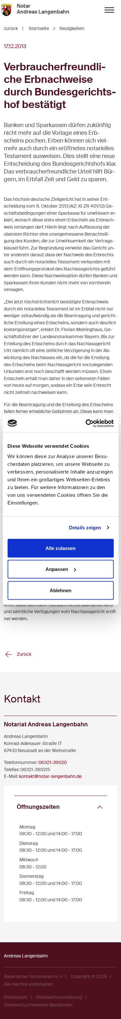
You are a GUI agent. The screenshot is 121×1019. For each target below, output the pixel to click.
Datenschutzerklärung (59, 997)
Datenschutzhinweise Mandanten (38, 1005)
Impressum (15, 997)
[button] (60, 807)
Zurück (23, 654)
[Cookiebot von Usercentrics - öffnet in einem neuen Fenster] (86, 423)
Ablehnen (60, 590)
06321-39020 (52, 762)
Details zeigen (85, 527)
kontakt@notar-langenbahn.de (50, 776)
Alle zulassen (60, 548)
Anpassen (56, 569)
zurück (14, 28)
